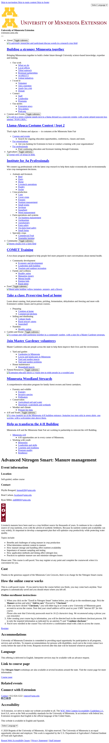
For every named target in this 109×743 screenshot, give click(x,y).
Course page (6, 677)
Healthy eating (24, 329)
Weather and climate (21, 407)
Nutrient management (27, 202)
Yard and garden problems (30, 362)
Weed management (26, 212)
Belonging (23, 442)
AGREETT (23, 75)
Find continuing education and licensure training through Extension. (48, 149)
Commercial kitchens (27, 314)
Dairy (20, 179)
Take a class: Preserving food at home (34, 295)
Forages (21, 199)
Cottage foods (24, 319)
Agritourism (23, 220)
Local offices (24, 68)
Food (9, 286)
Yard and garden (19, 351)
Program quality (25, 450)
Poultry (21, 187)
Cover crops (23, 197)
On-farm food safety (27, 228)
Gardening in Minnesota (29, 354)
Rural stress (23, 283)
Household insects (26, 367)
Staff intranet (55, 740)
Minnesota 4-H (19, 435)
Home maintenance (21, 364)
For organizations (20, 141)
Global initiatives (25, 78)
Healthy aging (24, 273)
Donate (21, 91)
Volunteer (22, 83)
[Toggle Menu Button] (2, 36)
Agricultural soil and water (30, 402)
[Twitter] (54, 515)
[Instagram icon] (7, 698)
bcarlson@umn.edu (23, 495)
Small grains (23, 205)
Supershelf (23, 324)
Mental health (24, 278)
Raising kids (23, 281)
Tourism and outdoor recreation (32, 268)
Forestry (22, 392)
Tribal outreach (25, 70)
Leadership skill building (29, 266)
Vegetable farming (26, 238)
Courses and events (21, 136)
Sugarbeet (22, 210)
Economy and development (30, 263)
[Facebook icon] (2, 698)
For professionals (20, 146)
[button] (42, 43)
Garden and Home (15, 332)
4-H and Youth (14, 412)
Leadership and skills (27, 445)
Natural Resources (15, 370)
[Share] (54, 519)
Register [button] (5, 628)
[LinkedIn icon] (10, 698)
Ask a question (25, 86)
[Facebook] (54, 510)
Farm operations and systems (25, 215)
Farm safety (23, 225)
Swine (21, 189)
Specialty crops (19, 233)
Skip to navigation (9, 2)
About (10, 40)
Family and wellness (21, 271)
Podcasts (22, 111)
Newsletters (23, 109)
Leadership (23, 98)
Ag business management (29, 217)
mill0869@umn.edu (22, 500)
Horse (21, 182)
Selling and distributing (22, 316)
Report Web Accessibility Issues (15, 740)
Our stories (17, 103)
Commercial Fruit (26, 235)
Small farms (23, 230)
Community (12, 241)
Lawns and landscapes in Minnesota (34, 357)
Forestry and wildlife (21, 389)
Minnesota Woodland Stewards (29, 378)
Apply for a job (25, 88)
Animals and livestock (22, 174)
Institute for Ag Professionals (28, 160)
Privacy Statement (39, 740)
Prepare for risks (25, 410)
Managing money (26, 276)
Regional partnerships (28, 73)
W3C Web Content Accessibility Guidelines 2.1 (81, 711)
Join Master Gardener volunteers (31, 341)
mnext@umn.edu (31, 696)
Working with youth (21, 440)
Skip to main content (27, 2)
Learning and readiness (28, 447)
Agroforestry (24, 223)
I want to (16, 80)
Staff (20, 96)
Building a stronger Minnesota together (35, 49)
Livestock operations (27, 184)
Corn (20, 194)
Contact (15, 93)
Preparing (16, 308)
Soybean (22, 207)
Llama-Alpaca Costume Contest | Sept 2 (36, 125)
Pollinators (23, 397)
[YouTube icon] (5, 698)
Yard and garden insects (28, 359)
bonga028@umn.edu (26, 490)
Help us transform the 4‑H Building (33, 424)
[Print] (54, 506)
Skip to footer (43, 2)
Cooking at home (26, 311)
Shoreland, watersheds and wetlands (34, 405)
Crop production (19, 192)
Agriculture (12, 152)
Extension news (25, 106)
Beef (20, 176)
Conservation (18, 399)
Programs (22, 101)
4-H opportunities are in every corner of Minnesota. (41, 437)
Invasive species (25, 394)
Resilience (22, 453)
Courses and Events (16, 114)
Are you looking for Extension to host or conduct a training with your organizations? (56, 144)
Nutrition (16, 326)
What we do (23, 65)
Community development (23, 260)
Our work (16, 62)
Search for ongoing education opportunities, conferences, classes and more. (51, 139)
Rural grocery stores (27, 321)
